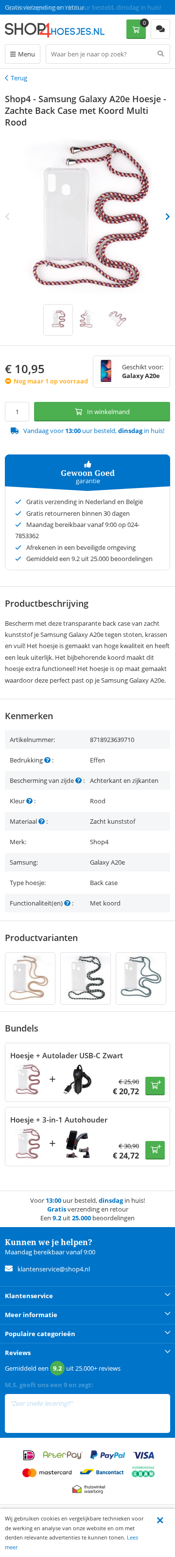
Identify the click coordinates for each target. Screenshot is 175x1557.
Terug (19, 77)
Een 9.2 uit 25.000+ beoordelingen (53, 7)
